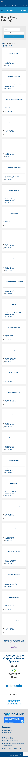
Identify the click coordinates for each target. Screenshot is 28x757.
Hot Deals (10, 641)
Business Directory (8, 640)
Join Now (20, 642)
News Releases (16, 640)
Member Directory (8, 730)
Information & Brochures (12, 642)
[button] (3, 43)
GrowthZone (15, 755)
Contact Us (22, 641)
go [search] (14, 36)
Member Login (7, 732)
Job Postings (16, 641)
